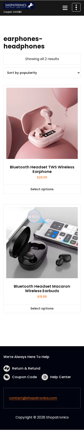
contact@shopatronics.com (33, 398)
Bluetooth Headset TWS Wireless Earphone (42, 169)
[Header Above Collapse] (76, 7)
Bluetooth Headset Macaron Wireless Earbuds (42, 288)
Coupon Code (24, 377)
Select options (42, 189)
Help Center (60, 377)
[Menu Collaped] (65, 8)
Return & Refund (26, 368)
